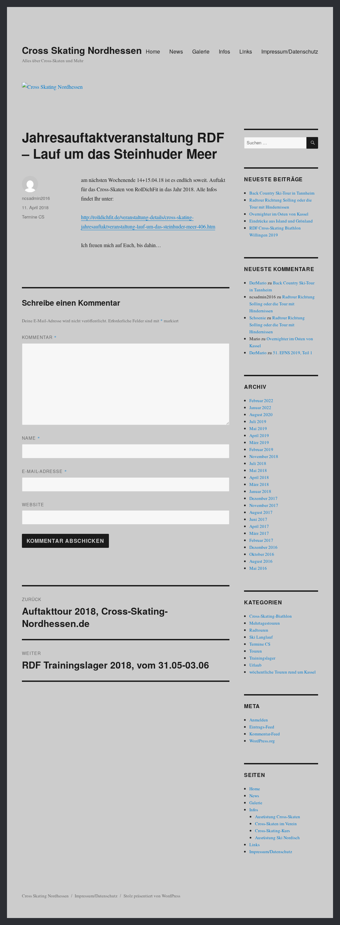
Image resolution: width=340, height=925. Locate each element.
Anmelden (258, 720)
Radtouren (258, 630)
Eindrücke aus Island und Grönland (281, 221)
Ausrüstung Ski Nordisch (277, 838)
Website (33, 504)
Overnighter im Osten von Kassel (278, 214)
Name (31, 438)
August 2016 (261, 561)
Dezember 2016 (263, 547)
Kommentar (39, 337)
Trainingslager (262, 658)
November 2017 (263, 505)
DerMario (258, 283)
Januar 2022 (260, 407)
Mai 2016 (258, 568)
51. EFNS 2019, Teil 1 (292, 353)
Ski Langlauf (261, 637)
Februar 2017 (261, 540)
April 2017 (259, 526)
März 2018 (259, 484)
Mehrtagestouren (264, 623)
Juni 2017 (258, 519)
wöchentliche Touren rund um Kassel (282, 672)
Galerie (201, 51)
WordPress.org (262, 741)
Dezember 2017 (263, 498)
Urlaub (255, 665)
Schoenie (257, 318)
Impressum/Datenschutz (289, 51)
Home (153, 51)
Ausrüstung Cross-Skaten (277, 817)
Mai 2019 (258, 428)
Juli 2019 (257, 421)
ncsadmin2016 (36, 198)
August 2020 (261, 414)
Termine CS (33, 217)
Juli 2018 (257, 463)
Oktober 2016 (261, 554)
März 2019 (259, 442)
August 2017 (261, 512)
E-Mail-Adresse (44, 471)
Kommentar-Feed (264, 734)
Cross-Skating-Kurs (272, 831)
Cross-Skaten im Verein (276, 824)
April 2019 (259, 435)
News (176, 51)
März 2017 (259, 533)
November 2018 (263, 456)
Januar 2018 (260, 491)
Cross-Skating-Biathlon (270, 616)
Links (245, 51)
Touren (255, 651)
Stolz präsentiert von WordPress (152, 896)
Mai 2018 (258, 470)
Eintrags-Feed (261, 727)
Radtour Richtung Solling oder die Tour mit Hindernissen (282, 304)
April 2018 (259, 477)
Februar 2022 (261, 400)
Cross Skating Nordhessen (82, 50)
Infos (224, 51)
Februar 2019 (261, 449)
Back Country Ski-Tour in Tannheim (281, 193)
